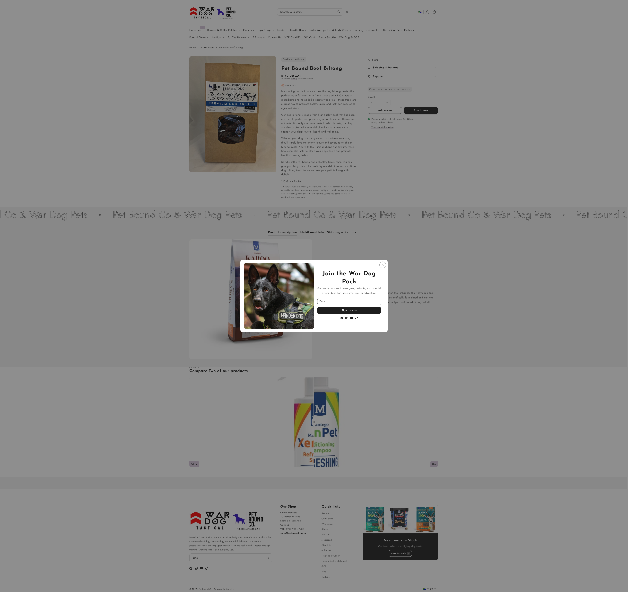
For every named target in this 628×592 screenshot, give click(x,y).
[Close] (382, 265)
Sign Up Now (349, 310)
